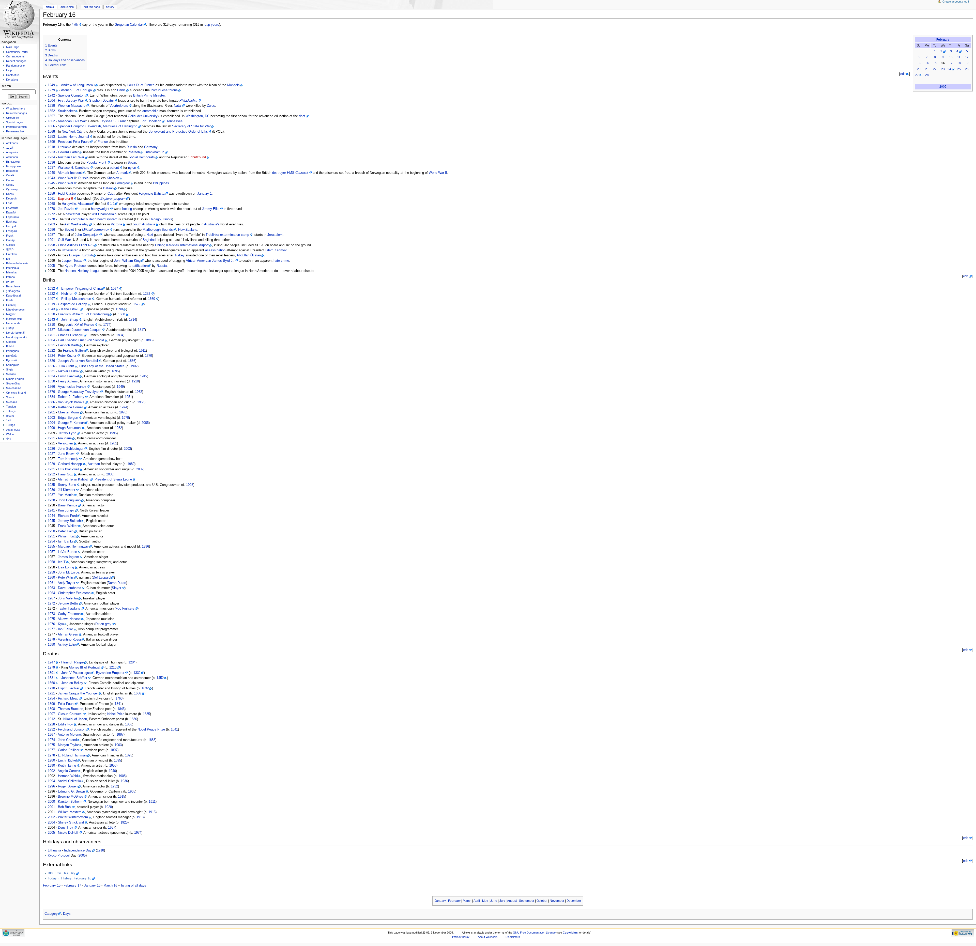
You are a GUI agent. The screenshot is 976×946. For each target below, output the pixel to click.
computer (78, 219)
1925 (124, 822)
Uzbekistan (70, 250)
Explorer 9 (65, 198)
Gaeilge (11, 240)
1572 (136, 304)
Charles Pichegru (70, 335)
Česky (10, 184)
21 (927, 69)
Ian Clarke (65, 629)
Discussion (67, 6)
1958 (51, 562)
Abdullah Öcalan (249, 255)
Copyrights (570, 932)
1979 (51, 639)
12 (967, 57)
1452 (160, 678)
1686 (137, 693)
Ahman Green (68, 634)
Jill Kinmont (66, 490)
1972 (51, 214)
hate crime (281, 260)
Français (11, 230)
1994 (51, 781)
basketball (73, 214)
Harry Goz (65, 474)
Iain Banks (66, 541)
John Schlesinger (70, 449)
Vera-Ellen (65, 443)
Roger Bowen (68, 786)
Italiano (10, 276)
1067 (114, 288)
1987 (51, 235)
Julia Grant (66, 366)
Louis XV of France (80, 325)
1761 (51, 335)
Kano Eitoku (70, 309)
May (485, 901)
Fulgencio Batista (151, 193)
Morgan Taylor (68, 745)
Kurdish (87, 255)
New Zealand (187, 229)
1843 (121, 709)
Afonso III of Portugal (77, 90)
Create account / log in (956, 1)
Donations (12, 79)
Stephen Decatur (101, 100)
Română (11, 355)
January (440, 901)
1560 (151, 299)
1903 (51, 418)
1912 (51, 719)
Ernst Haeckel (68, 376)
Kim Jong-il (66, 510)
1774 (106, 325)
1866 (51, 126)
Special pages (14, 122)
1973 (51, 614)
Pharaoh (134, 152)
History (110, 6)
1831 (51, 371)
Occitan (11, 341)
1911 (142, 350)
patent (114, 167)
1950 (51, 531)
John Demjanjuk (86, 235)
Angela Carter (68, 771)
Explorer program (113, 198)
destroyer (279, 173)
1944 (51, 516)
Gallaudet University (143, 116)
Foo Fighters (125, 608)
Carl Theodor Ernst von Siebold (81, 340)
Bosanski (12, 170)
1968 (51, 204)
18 (959, 63)
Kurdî (9, 300)
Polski (9, 346)
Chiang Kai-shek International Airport (182, 245)
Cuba (111, 193)
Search (6, 86)
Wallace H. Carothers (73, 167)
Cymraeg (12, 189)
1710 (51, 325)
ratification (140, 266)
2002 (139, 469)
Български (13, 161)
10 (951, 57)
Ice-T (62, 562)
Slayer (116, 588)
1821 (51, 345)
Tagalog (11, 406)
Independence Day (78, 850)
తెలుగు (10, 415)
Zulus (211, 105)
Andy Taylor (66, 583)
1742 (51, 95)
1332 (137, 673)
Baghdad (149, 240)
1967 (51, 598)
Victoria (116, 224)
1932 (51, 474)
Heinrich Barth (68, 345)
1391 (51, 673)
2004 (51, 822)
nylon (132, 167)
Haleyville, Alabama (76, 204)
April (477, 901)
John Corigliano (69, 500)
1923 (51, 152)
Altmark (122, 173)
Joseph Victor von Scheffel (78, 361)
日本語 (10, 328)
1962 (138, 392)
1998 (51, 245)
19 (967, 63)
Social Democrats (142, 157)
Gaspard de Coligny (72, 304)
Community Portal (17, 51)
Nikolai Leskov (69, 371)
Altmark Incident (70, 173)
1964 (51, 593)
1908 (122, 776)
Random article (15, 65)
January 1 (204, 193)
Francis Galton (74, 350)
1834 (51, 376)
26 (967, 69)
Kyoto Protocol (75, 266)
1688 (121, 314)
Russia (132, 147)
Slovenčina (13, 383)
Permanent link (15, 131)
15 (935, 63)
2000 (51, 801)
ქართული (13, 290)
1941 (51, 510)
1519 (51, 304)
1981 (113, 443)
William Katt (67, 536)
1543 (51, 309)
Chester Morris (69, 412)
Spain (132, 162)
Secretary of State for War (191, 126)
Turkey (179, 255)
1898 (51, 407)
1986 (51, 229)
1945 (51, 183)
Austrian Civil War (71, 157)
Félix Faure (81, 142)
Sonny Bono (67, 485)
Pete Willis (66, 577)
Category (51, 914)
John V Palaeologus (76, 673)
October (542, 901)
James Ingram (68, 557)
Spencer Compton (71, 95)
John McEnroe (68, 572)
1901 (51, 412)
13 (919, 63)
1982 (118, 428)
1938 (51, 500)
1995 (113, 433)
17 (951, 63)
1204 (131, 662)
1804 (51, 100)
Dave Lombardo (69, 588)
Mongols (233, 85)
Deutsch (11, 198)
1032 (51, 288)
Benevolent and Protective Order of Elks (178, 131)
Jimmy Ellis (210, 209)
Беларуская (13, 166)
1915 (121, 796)
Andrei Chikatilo (69, 781)
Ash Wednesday (76, 224)
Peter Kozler (67, 356)
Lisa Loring (66, 567)
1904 (51, 423)
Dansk (10, 193)
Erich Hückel (67, 760)
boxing (127, 209)
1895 (115, 371)
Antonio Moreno (69, 734)
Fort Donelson (151, 121)
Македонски (14, 318)
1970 (51, 209)
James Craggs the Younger (78, 693)
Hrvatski (11, 254)
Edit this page (92, 6)
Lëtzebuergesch (16, 309)
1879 (148, 356)
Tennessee (174, 121)
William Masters (70, 812)
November (557, 901)
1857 (51, 116)
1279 (51, 90)
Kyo (61, 624)
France (103, 142)
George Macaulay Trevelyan (78, 392)
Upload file (12, 117)
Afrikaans (12, 143)
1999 (51, 250)
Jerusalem (275, 235)
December (574, 901)
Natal (177, 105)
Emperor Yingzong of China (81, 288)
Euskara (11, 221)
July (502, 901)
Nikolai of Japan (75, 719)
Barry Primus (67, 505)
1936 (51, 162)
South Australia (144, 224)
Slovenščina (13, 388)
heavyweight (100, 209)
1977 (51, 629)
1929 (51, 464)
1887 (120, 734)
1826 (51, 361)
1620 (51, 314)
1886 (131, 361)
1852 (51, 111)
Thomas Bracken (70, 709)
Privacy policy (460, 936)
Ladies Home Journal (73, 136)
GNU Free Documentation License (534, 932)
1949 (120, 387)
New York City (72, 131)
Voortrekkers (119, 105)
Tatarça (11, 411)
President (65, 142)
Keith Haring (67, 765)
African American (198, 260)
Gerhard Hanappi (70, 464)
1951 (128, 397)
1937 (51, 167)
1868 (51, 131)
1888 (151, 740)
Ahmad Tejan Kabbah (73, 479)
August (512, 901)
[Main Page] (19, 19)
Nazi (149, 235)
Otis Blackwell (68, 469)
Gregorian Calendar (129, 24)
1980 (130, 464)
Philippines (161, 183)
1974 (123, 407)
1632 (145, 688)
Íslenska (11, 272)
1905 (131, 791)
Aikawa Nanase (69, 619)
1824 (51, 356)
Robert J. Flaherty (71, 397)
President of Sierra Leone (113, 479)
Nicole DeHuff (68, 832)
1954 (51, 541)
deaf (302, 116)
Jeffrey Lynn (67, 433)
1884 (51, 397)
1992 (51, 771)
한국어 (10, 249)
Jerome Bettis (68, 603)
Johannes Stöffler (74, 678)
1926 (51, 449)
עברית (10, 281)
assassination (215, 250)
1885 (148, 340)
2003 (127, 449)
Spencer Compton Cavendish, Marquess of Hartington (97, 126)
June (493, 901)
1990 (51, 765)
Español (11, 212)
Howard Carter (68, 152)
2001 (51, 807)
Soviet (69, 229)
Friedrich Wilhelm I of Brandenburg (83, 314)
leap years (211, 24)
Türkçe (10, 424)
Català (10, 175)
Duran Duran (117, 583)
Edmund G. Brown (71, 791)
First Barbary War (71, 100)
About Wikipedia (487, 936)
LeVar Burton (67, 552)
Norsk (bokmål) (15, 332)
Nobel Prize (115, 714)
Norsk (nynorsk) (16, 337)
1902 (134, 366)
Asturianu (12, 157)
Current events (15, 56)
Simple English (15, 378)
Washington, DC (197, 116)
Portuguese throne (164, 90)
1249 (51, 85)
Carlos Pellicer (68, 750)
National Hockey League (82, 271)
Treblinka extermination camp (227, 235)
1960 (51, 577)
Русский (11, 360)
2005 (943, 86)
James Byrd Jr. (223, 260)
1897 (113, 750)
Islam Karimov (275, 250)
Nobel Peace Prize (151, 729)
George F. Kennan (71, 423)
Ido (8, 258)
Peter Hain (65, 531)
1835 (146, 714)
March (467, 901)
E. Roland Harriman (72, 755)
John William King (127, 260)
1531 (51, 678)
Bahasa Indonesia (17, 263)
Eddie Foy (65, 724)
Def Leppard (102, 577)
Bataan (108, 188)
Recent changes (16, 61)
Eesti (9, 203)
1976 (51, 624)
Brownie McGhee (70, 796)
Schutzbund (197, 157)
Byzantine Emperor (110, 673)
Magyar (11, 314)
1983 (51, 224)
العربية (9, 147)
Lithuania (64, 147)
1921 (51, 438)
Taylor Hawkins (69, 608)
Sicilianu (11, 374)
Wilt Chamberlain (104, 214)
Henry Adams (68, 381)
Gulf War (64, 240)
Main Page (12, 47)
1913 (140, 817)
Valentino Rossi (69, 639)
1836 (133, 719)
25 (959, 69)
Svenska (11, 402)
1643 (51, 319)
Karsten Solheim (70, 801)
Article (50, 6)
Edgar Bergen (68, 418)
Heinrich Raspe (72, 662)
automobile (150, 111)
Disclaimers (513, 936)
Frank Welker (68, 526)
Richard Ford (67, 516)
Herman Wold (68, 776)
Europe (74, 255)
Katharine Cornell (70, 407)
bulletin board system (101, 219)
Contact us (13, 74)
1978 (51, 219)
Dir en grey (103, 624)
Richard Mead (68, 698)
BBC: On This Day (61, 873)
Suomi (10, 397)
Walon (10, 434)
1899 (51, 142)
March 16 (110, 885)
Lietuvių (11, 304)
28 (927, 75)
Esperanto (12, 217)
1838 (51, 105)
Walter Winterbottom (73, 817)
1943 (51, 178)
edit (903, 74)
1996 (145, 546)
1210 (112, 667)
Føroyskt (12, 226)
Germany (150, 147)
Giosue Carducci (70, 714)
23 (943, 69)
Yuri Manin (65, 495)
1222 (51, 294)
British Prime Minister (149, 95)
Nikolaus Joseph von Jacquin (79, 330)
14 (927, 63)
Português (12, 350)
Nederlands (13, 323)
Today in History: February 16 (69, 878)
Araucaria (65, 438)
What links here (15, 108)
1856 (128, 724)
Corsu (10, 180)
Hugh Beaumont (70, 428)
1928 (51, 724)
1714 (132, 319)
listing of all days (133, 885)
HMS (297, 173)
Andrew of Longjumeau (78, 85)
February (943, 39)
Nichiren (67, 294)
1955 (51, 546)
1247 (51, 662)
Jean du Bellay (72, 683)
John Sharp (69, 319)
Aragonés (12, 152)
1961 (51, 198)
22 (935, 69)
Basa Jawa (13, 286)
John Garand (67, 740)
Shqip (9, 369)
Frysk (9, 235)
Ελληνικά (12, 207)
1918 (51, 147)
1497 (51, 299)
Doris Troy (65, 827)
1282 (146, 294)
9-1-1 (111, 204)
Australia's (211, 224)
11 (958, 57)
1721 (51, 693)
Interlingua (12, 267)
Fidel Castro (67, 193)
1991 (51, 240)
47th (75, 24)
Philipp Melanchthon (76, 299)
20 (919, 69)
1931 (51, 469)
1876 (51, 392)
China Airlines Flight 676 (76, 245)
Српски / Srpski (16, 392)
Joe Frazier (66, 209)
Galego (10, 244)
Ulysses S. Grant (113, 121)
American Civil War (72, 121)
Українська (13, 429)
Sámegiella (12, 364)
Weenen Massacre (71, 105)
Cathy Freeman (69, 614)
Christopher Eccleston (74, 593)
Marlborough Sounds (158, 229)
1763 (119, 698)
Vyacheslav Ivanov (72, 387)
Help (9, 70)
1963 (140, 402)
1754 (51, 698)
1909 (51, 428)
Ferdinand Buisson (71, 729)
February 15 (51, 885)
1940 (51, 173)
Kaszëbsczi (13, 295)
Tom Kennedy (68, 459)
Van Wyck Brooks (71, 402)
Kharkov (113, 178)
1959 (51, 193)
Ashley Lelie (67, 644)
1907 (51, 714)
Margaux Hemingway (73, 546)
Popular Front (96, 162)
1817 (141, 330)
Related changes (16, 113)
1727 (51, 330)
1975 (51, 619)
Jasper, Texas (72, 260)
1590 (119, 309)
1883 (51, 136)
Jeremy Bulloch (69, 521)
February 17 (72, 885)
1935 (51, 485)
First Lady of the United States (102, 366)
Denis (121, 90)
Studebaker (66, 111)
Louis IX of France (141, 85)
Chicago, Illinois (160, 219)
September (526, 901)
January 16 (92, 885)
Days (67, 914)
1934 (51, 157)
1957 (51, 552)
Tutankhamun (154, 152)
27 (917, 75)
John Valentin (68, 598)
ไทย (8, 420)
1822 (51, 350)
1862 (51, 121)
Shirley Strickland (71, 822)
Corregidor (122, 183)
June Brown (66, 454)
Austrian (94, 464)
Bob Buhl (64, 807)
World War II (438, 173)
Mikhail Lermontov (95, 229)
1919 (143, 376)
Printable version (16, 126)
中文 (9, 438)
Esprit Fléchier (68, 688)
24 (949, 69)
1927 (51, 454)
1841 (118, 704)
